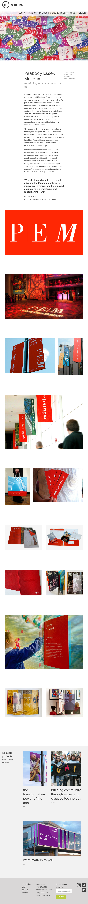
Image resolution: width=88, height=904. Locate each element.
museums (67, 77)
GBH (24, 864)
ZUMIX (53, 802)
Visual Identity (69, 79)
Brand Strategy (69, 75)
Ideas (72, 12)
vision (82, 12)
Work (22, 12)
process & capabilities (52, 12)
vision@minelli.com (44, 890)
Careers (25, 890)
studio (32, 12)
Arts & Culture (69, 72)
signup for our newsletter (61, 885)
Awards (25, 893)
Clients (24, 887)
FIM (24, 807)
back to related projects (8, 760)
